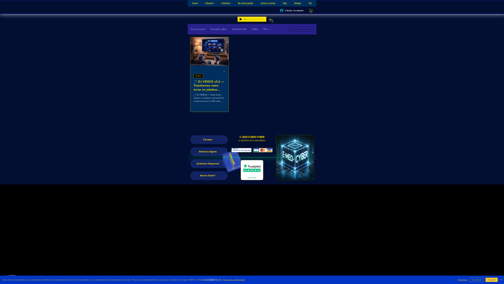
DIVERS (198, 76)
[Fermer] (500, 280)
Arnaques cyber (218, 29)
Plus (265, 29)
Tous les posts (197, 29)
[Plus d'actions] (225, 71)
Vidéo (255, 29)
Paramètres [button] (463, 280)
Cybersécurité (239, 29)
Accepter (491, 280)
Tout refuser (477, 280)
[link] (311, 11)
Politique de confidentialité (233, 280)
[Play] (241, 19)
